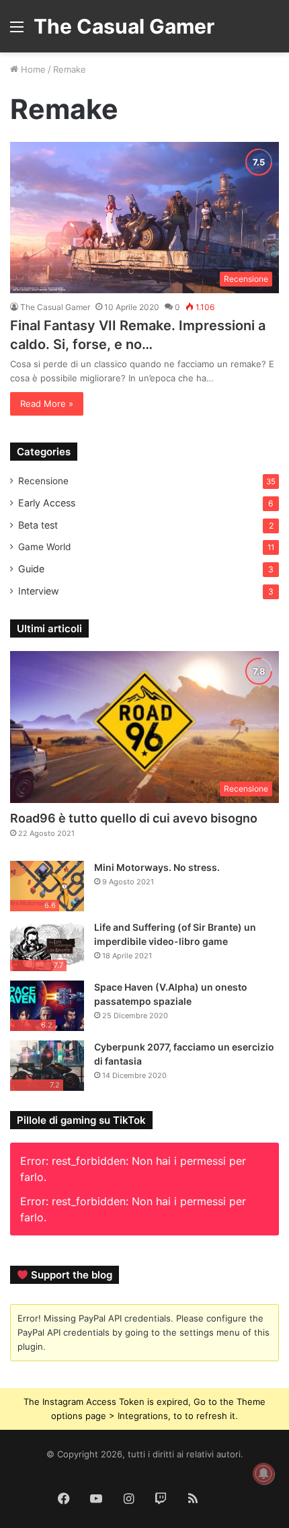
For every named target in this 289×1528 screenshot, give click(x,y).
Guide (31, 568)
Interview (38, 591)
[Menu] (17, 31)
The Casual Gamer (55, 307)
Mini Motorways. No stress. (157, 867)
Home (32, 69)
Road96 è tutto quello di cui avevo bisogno (133, 818)
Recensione (43, 480)
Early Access (46, 502)
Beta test (38, 525)
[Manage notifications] (263, 1473)
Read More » (46, 403)
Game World (44, 546)
